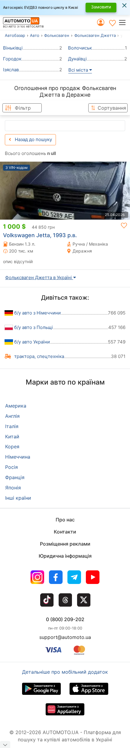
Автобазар (15, 35)
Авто (34, 35)
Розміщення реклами (65, 544)
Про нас (65, 520)
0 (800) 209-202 (65, 619)
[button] (124, 22)
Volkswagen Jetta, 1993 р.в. (40, 235)
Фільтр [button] (23, 108)
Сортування (112, 108)
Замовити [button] (101, 6)
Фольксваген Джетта (95, 35)
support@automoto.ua (65, 637)
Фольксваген (56, 35)
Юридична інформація (65, 556)
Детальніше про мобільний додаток (65, 672)
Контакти (65, 532)
